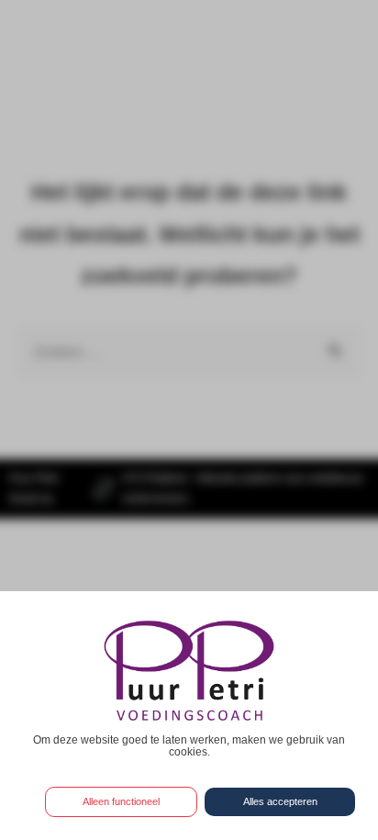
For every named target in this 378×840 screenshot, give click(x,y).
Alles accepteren (280, 801)
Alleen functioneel (121, 801)
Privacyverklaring (189, 769)
